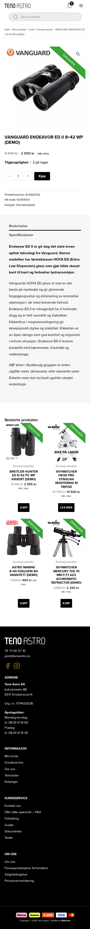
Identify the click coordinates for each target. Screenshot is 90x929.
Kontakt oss (13, 806)
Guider (9, 825)
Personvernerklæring (19, 881)
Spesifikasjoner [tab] (21, 235)
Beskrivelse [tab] (18, 226)
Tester (9, 838)
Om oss (10, 769)
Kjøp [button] (23, 507)
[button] (78, 54)
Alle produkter (19, 29)
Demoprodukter (45, 29)
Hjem (7, 29)
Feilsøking (12, 818)
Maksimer (66, 920)
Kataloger (11, 782)
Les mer (66, 507)
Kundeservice (14, 762)
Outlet (32, 29)
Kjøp (42, 176)
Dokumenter (13, 831)
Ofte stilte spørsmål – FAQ (23, 812)
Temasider (12, 775)
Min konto (11, 756)
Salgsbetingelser (16, 874)
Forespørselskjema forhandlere (26, 868)
